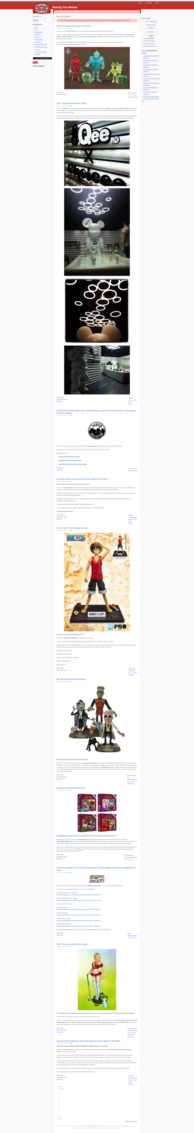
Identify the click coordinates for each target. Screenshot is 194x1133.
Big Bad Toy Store (132, 936)
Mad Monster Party (132, 779)
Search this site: (37, 16)
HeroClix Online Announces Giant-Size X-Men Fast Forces (82, 479)
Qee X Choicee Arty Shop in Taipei (72, 103)
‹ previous (61, 1089)
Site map (37, 49)
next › (59, 1116)
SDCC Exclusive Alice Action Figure (72, 944)
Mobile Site (149, 3)
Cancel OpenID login (149, 41)
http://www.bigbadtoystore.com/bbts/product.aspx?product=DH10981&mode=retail (79, 900)
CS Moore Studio (132, 1028)
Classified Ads (38, 32)
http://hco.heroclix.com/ (88, 504)
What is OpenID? (151, 25)
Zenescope (131, 1036)
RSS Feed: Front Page (41, 44)
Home (58, 11)
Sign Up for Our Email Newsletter (41, 53)
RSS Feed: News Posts (41, 47)
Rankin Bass (130, 783)
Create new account (148, 43)
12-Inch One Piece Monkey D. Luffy (72, 528)
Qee (130, 402)
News (157, 3)
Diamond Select (131, 775)
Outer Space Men (132, 97)
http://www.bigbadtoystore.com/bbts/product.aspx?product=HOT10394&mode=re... (79, 895)
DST (128, 777)
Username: (151, 28)
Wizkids (131, 523)
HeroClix (131, 515)
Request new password (149, 46)
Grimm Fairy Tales (132, 1030)
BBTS (129, 933)
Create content (39, 40)
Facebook (95, 508)
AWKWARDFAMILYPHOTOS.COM (66, 836)
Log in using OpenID (149, 38)
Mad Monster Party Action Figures (71, 679)
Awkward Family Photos (130, 857)
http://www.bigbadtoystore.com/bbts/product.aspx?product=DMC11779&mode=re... (79, 926)
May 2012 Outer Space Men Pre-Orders (74, 26)
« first (59, 1086)
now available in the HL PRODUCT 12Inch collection (98, 641)
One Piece (131, 675)
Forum (140, 3)
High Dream (132, 668)
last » (59, 1118)
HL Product (132, 670)
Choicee (131, 398)
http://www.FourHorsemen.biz (89, 42)
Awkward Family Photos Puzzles (71, 788)
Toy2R (130, 404)
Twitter (103, 508)
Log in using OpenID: (151, 21)
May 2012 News (132, 95)
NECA (130, 521)
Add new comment (62, 94)
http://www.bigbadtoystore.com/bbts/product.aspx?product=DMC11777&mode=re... (79, 909)
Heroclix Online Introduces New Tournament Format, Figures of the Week (88, 1041)
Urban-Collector (133, 470)
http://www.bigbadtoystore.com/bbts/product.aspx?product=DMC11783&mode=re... (79, 915)
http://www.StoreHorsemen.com (117, 34)
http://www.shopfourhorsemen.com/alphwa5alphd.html (71, 44)
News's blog (60, 92)
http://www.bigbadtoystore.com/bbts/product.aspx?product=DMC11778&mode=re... (79, 920)
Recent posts (38, 42)
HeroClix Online (133, 517)
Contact (37, 37)
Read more (60, 401)
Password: (151, 32)
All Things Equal (128, 855)
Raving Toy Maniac (93, 1125)
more (142, 101)
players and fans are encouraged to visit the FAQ (116, 1068)
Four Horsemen (132, 93)
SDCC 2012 (131, 1034)
